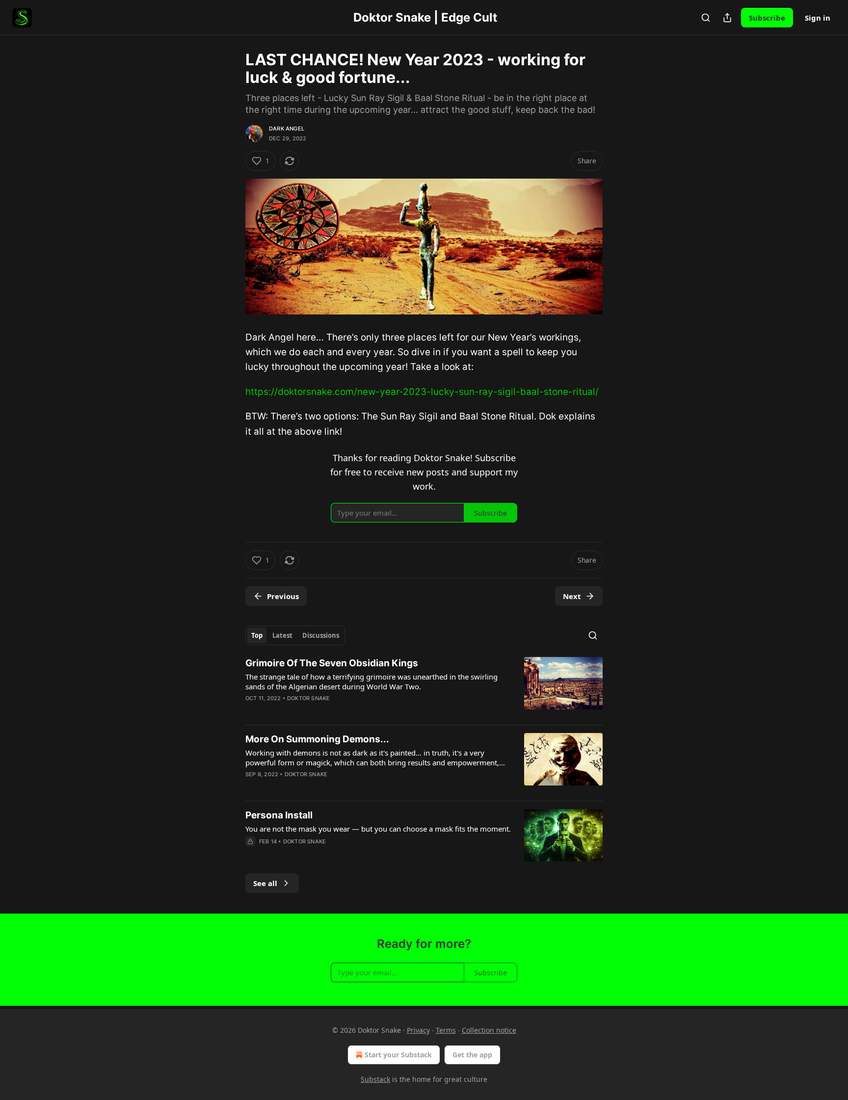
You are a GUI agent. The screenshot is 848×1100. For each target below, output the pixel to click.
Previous (283, 596)
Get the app (472, 1054)
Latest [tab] (282, 635)
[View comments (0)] (338, 854)
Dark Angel (286, 128)
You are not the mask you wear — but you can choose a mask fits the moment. (378, 829)
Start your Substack (398, 1054)
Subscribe (767, 18)
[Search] (706, 17)
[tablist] (295, 635)
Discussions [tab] (320, 635)
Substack (375, 1079)
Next (572, 596)
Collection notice (489, 1030)
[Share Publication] (727, 17)
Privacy (418, 1030)
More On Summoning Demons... (317, 739)
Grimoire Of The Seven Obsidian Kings (331, 663)
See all (265, 883)
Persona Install (279, 815)
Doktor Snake (308, 698)
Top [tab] (257, 635)
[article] (424, 687)
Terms (446, 1030)
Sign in (817, 18)
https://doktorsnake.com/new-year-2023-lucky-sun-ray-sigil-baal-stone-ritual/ (422, 391)
